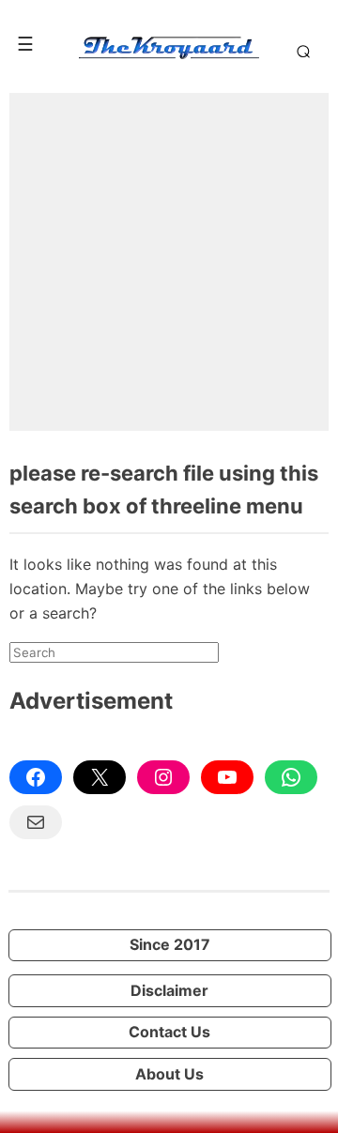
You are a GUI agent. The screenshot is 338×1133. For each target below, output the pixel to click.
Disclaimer (169, 990)
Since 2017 (170, 944)
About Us (169, 1073)
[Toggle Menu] (25, 44)
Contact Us (169, 1031)
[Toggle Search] (300, 51)
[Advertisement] (169, 262)
